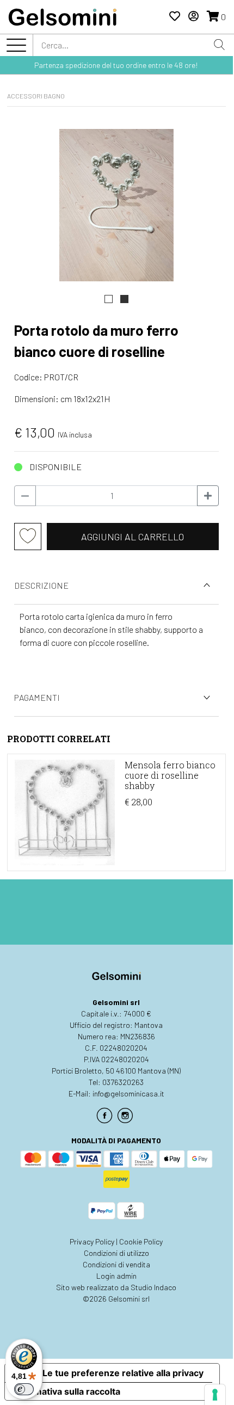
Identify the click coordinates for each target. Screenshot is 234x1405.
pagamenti (37, 697)
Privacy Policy (92, 1241)
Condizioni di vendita (116, 1264)
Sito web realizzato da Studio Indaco (116, 1287)
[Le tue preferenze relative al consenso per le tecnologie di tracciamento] (215, 1394)
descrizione (41, 585)
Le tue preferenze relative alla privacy (123, 1372)
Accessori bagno (36, 96)
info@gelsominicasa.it (128, 1093)
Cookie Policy (141, 1241)
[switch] (24, 1389)
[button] (108, 299)
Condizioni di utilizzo (116, 1253)
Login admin (116, 1275)
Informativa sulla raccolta (67, 1391)
